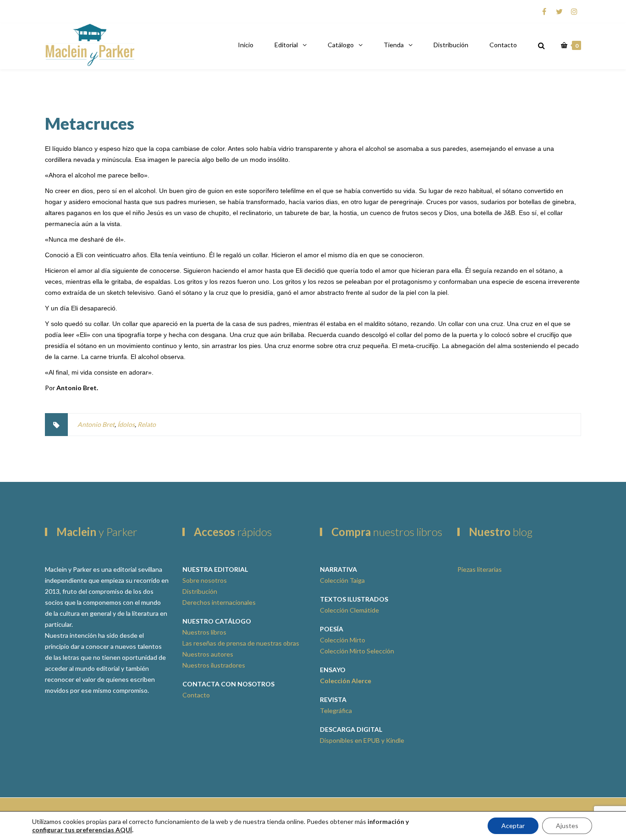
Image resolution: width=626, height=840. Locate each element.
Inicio (245, 45)
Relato (146, 424)
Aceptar (513, 825)
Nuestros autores (207, 654)
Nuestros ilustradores (213, 665)
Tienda (394, 45)
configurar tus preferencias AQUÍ (82, 830)
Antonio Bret (96, 424)
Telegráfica (336, 710)
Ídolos (126, 424)
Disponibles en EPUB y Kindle (362, 740)
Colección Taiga (342, 580)
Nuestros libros (204, 632)
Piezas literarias (479, 569)
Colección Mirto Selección (357, 651)
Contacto (503, 45)
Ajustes (567, 825)
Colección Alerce (345, 681)
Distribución (451, 45)
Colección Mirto (342, 640)
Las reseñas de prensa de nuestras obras (240, 643)
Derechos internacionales (219, 602)
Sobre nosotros (204, 580)
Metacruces (89, 123)
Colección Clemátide (349, 610)
